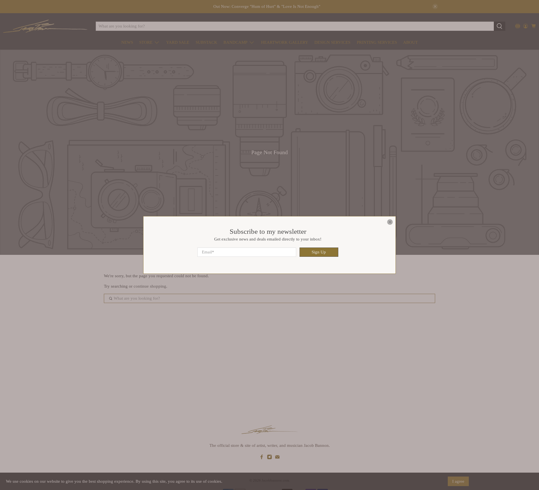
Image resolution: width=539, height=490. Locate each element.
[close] (390, 222)
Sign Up (319, 252)
